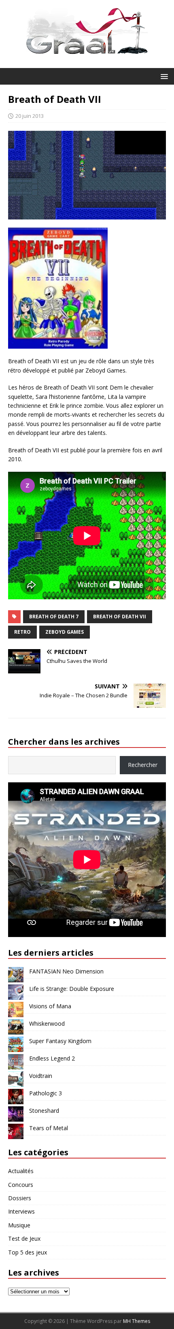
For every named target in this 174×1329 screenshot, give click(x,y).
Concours (20, 1184)
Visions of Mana (50, 1006)
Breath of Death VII (119, 616)
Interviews (21, 1211)
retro (22, 631)
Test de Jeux (24, 1238)
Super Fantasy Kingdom (60, 1041)
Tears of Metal (48, 1128)
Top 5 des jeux (27, 1252)
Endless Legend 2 (52, 1058)
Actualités (21, 1171)
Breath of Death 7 (54, 616)
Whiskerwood (47, 1023)
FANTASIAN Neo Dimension (66, 971)
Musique (19, 1225)
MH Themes (136, 1321)
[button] (163, 76)
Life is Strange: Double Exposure (71, 988)
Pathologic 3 (45, 1093)
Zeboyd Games (64, 631)
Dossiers (19, 1198)
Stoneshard (44, 1110)
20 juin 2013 (29, 115)
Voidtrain (40, 1076)
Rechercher (142, 765)
